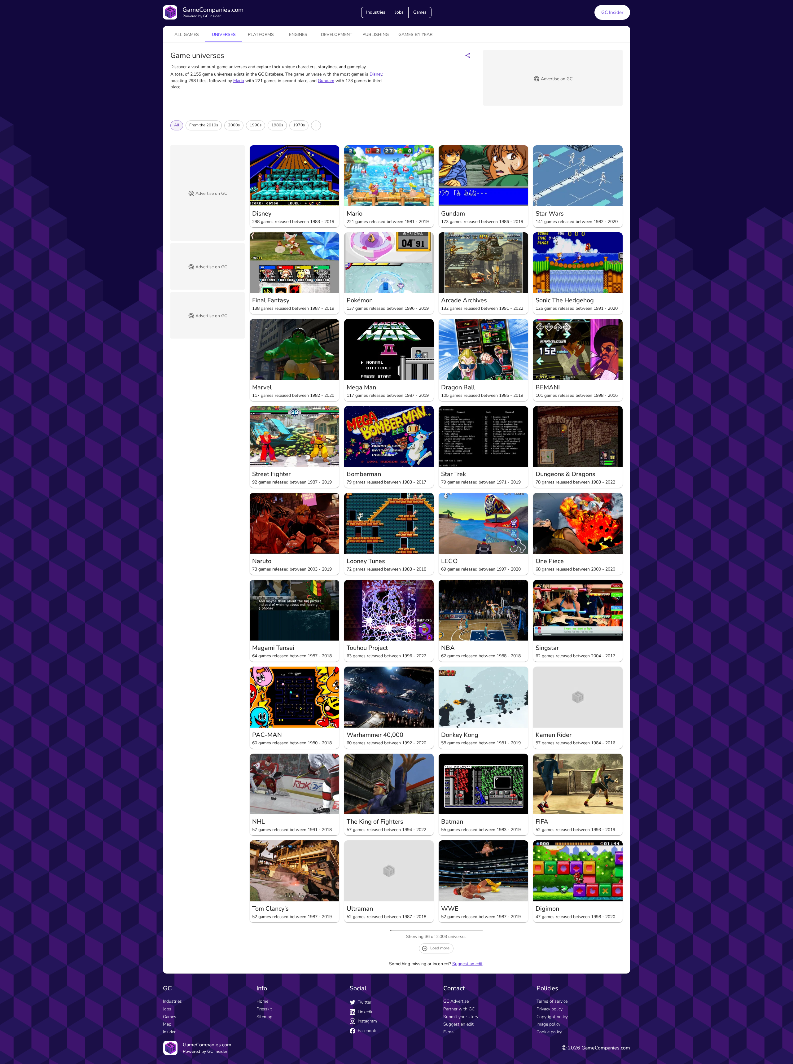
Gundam (326, 81)
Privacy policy (550, 1009)
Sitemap (264, 1017)
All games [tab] (186, 34)
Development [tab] (337, 34)
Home (262, 1001)
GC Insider (612, 12)
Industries (375, 12)
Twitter (364, 1002)
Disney (376, 74)
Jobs (399, 12)
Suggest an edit (467, 964)
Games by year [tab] (415, 34)
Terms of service (552, 1001)
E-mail (449, 1032)
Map (167, 1024)
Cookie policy (549, 1032)
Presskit (264, 1009)
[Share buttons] (467, 55)
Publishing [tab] (375, 34)
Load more (439, 948)
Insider (169, 1032)
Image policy (548, 1024)
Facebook (367, 1031)
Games (420, 12)
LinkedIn (366, 1012)
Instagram (367, 1021)
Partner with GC (459, 1009)
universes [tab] (224, 34)
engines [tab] (298, 34)
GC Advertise (456, 1001)
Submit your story (460, 1017)
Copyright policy (552, 1017)
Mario (238, 81)
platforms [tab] (261, 34)
